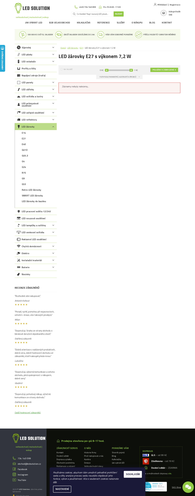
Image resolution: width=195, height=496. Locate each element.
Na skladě (68, 69)
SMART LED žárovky (32, 195)
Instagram (23, 474)
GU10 (24, 150)
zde (55, 482)
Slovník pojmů (118, 452)
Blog (152, 22)
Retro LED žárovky (31, 190)
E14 (24, 132)
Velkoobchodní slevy (93, 466)
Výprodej (26, 47)
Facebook (22, 469)
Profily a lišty (29, 68)
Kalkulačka (84, 22)
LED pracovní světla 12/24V (36, 211)
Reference (103, 22)
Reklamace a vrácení (66, 466)
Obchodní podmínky (66, 462)
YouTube (22, 480)
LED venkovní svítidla (33, 232)
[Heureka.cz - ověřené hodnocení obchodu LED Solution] (154, 486)
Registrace (175, 4)
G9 (23, 178)
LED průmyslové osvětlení (30, 104)
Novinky (26, 274)
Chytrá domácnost (31, 246)
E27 (24, 138)
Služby (121, 22)
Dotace (87, 462)
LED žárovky (28, 126)
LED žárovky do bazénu (34, 201)
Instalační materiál (32, 260)
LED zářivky (28, 89)
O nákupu (137, 22)
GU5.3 (25, 155)
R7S (24, 172)
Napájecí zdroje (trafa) (33, 75)
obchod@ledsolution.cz (29, 463)
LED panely (27, 82)
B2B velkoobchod (59, 22)
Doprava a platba (64, 459)
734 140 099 (24, 458)
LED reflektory (29, 119)
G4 (23, 161)
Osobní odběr (63, 455)
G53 (24, 184)
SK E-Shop (176, 487)
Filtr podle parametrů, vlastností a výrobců (118, 77)
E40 (24, 144)
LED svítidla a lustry (32, 96)
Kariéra (87, 459)
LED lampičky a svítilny (34, 225)
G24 (24, 167)
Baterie (25, 267)
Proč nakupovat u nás (93, 455)
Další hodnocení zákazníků (28, 412)
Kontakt (167, 22)
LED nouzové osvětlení (34, 218)
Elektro (25, 253)
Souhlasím (133, 474)
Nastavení (62, 489)
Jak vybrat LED (33, 22)
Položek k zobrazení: (164, 70)
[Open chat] (188, 486)
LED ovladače (29, 61)
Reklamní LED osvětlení (34, 239)
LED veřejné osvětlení (33, 112)
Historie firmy (90, 452)
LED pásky (27, 54)
